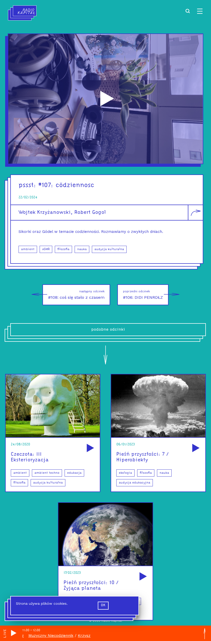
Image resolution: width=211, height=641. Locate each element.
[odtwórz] (89, 448)
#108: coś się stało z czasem (76, 295)
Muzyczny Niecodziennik (39, 635)
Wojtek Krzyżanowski (45, 212)
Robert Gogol (90, 212)
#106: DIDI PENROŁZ (143, 295)
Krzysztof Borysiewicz (86, 635)
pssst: (27, 185)
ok (103, 605)
